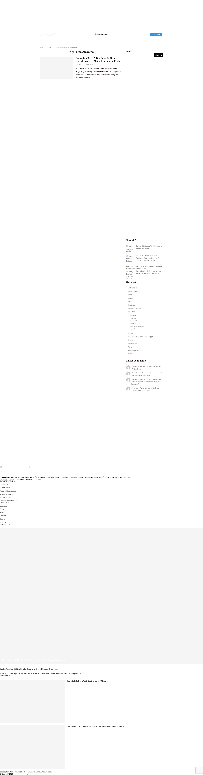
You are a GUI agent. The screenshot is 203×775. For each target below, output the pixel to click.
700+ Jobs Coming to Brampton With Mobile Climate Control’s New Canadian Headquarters (40, 673)
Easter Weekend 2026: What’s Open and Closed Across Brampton (33, 660)
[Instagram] (47, 34)
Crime (130, 298)
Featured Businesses (8, 491)
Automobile (132, 288)
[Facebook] (41, 34)
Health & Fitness (135, 321)
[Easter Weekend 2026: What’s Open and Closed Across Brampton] (101, 595)
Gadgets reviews (137, 379)
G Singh (134, 367)
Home (41, 47)
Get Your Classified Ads (8, 501)
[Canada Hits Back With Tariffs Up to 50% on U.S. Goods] (130, 249)
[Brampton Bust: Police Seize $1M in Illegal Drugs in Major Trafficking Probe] (56, 68)
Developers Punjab (138, 388)
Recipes (133, 323)
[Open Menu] (41, 41)
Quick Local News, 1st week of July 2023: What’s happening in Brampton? (146, 381)
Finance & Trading (134, 308)
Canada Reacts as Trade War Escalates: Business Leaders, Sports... (96, 726)
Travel (132, 329)
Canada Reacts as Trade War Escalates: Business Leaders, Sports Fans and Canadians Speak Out (149, 258)
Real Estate (132, 343)
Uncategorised (133, 350)
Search (129, 52)
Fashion (133, 315)
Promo (130, 340)
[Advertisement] (63, 15)
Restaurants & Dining (137, 326)
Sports (130, 347)
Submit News (5, 488)
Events (130, 302)
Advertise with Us (6, 494)
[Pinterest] (51, 34)
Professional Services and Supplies (141, 337)
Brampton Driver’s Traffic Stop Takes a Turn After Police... (26, 772)
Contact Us (4, 484)
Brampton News (20, 774)
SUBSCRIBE (156, 34)
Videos (131, 354)
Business (131, 295)
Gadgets (133, 318)
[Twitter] (44, 34)
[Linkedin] (54, 34)
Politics (131, 333)
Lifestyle (131, 312)
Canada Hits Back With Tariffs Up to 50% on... (87, 681)
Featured (131, 305)
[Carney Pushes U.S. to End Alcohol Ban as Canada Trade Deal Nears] (130, 275)
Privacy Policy (5, 497)
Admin (79, 64)
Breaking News (134, 291)
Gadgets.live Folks (138, 373)
